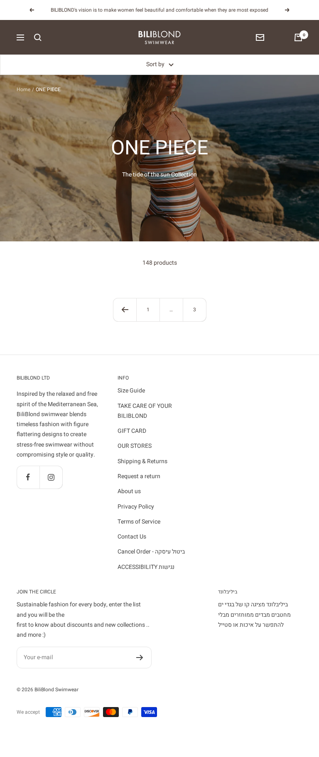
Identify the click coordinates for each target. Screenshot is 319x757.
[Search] (38, 37)
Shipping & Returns (142, 461)
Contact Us (132, 537)
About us (129, 491)
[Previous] (124, 309)
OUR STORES (135, 446)
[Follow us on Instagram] (50, 477)
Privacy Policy (136, 507)
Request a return (139, 476)
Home (23, 89)
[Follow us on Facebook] (28, 477)
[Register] (139, 657)
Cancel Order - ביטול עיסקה (151, 552)
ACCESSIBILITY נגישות (146, 567)
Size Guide (131, 391)
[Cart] (298, 37)
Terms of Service (139, 522)
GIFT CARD (132, 431)
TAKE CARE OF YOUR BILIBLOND (145, 411)
